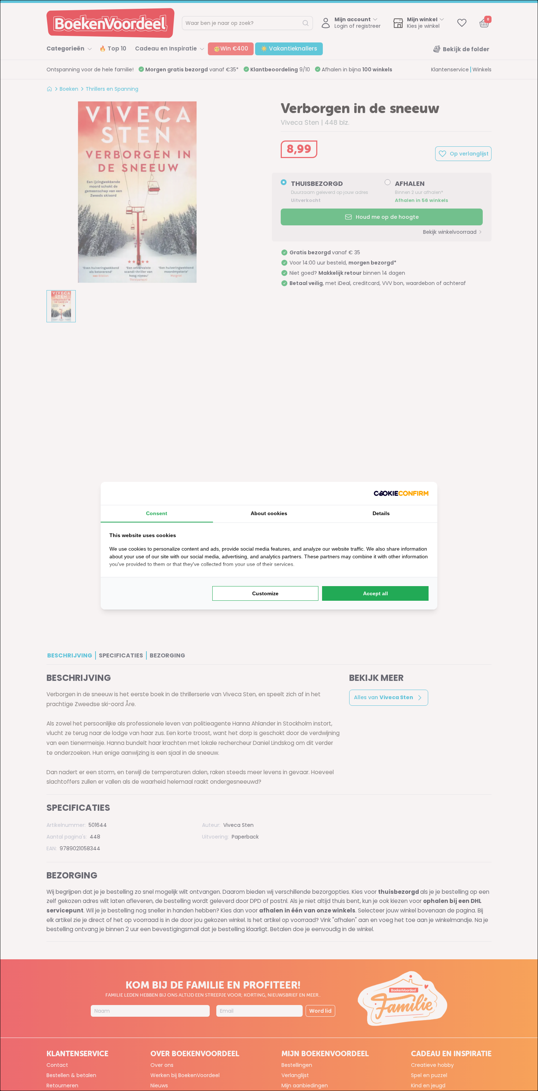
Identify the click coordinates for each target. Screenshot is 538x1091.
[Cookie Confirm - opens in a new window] (401, 493)
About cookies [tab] (269, 513)
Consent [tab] (156, 513)
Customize (265, 593)
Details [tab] (381, 513)
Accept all (375, 593)
